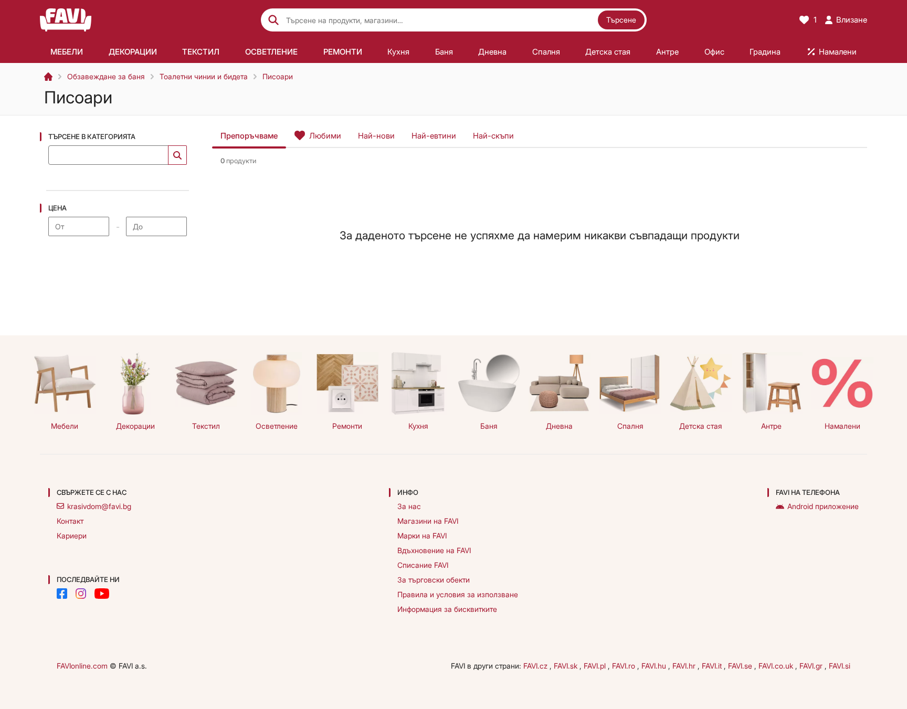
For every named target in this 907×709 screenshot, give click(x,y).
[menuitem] (67, 51)
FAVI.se (741, 665)
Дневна (559, 425)
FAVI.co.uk (776, 665)
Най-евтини (434, 136)
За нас (409, 506)
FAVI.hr (685, 665)
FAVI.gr (812, 665)
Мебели (64, 425)
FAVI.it (713, 665)
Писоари (277, 76)
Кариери (72, 535)
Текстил (206, 425)
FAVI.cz (536, 665)
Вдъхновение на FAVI (434, 550)
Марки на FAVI (422, 535)
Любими (325, 136)
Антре (771, 425)
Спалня (630, 425)
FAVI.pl (596, 665)
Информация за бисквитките (447, 609)
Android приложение (823, 506)
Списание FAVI (422, 564)
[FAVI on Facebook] (62, 593)
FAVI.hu (654, 665)
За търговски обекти (433, 579)
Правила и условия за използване (457, 594)
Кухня (418, 425)
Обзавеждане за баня (106, 76)
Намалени (842, 425)
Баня (489, 425)
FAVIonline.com (82, 665)
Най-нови (376, 136)
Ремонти (347, 425)
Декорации (135, 425)
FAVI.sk (566, 665)
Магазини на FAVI (427, 520)
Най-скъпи (493, 136)
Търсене (621, 19)
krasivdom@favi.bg (99, 506)
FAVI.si (839, 665)
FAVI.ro (624, 665)
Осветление (277, 425)
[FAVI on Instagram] (81, 593)
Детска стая (700, 425)
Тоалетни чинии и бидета (204, 76)
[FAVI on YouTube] (101, 593)
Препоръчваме (249, 136)
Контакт (70, 520)
